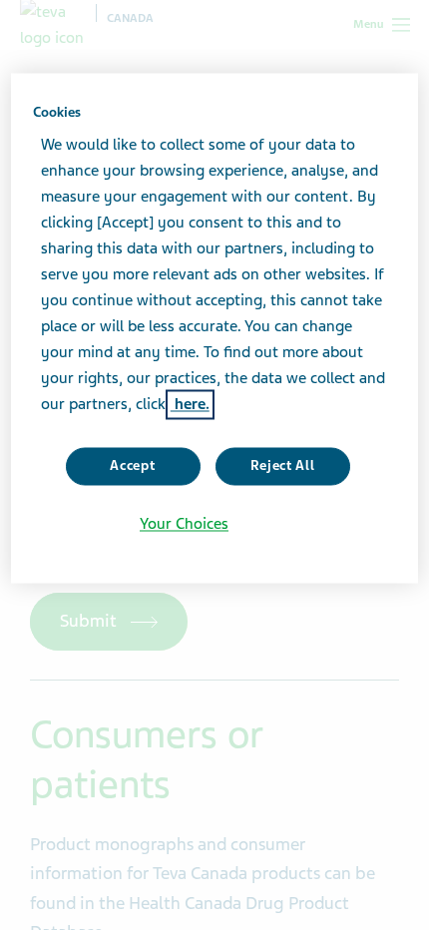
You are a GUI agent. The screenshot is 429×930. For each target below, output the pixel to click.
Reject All (282, 466)
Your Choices (184, 524)
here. (190, 405)
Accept (132, 466)
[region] (215, 328)
